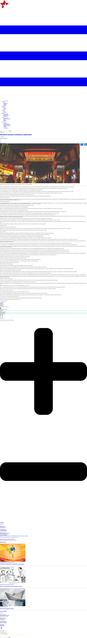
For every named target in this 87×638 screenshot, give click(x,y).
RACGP (5, 108)
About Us (5, 122)
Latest (4, 102)
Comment (5, 112)
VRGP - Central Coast (3, 532)
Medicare (1, 606)
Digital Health (2, 584)
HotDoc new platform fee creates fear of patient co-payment (11, 586)
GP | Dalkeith (2, 624)
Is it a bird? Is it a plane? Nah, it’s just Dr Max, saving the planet (12, 564)
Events (3, 117)
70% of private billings (3, 530)
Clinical (3, 101)
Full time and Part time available (4, 533)
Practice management (7, 584)
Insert (9, 637)
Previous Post (2, 302)
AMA (4, 109)
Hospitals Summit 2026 (7, 118)
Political (3, 106)
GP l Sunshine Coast (3, 529)
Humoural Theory (6, 115)
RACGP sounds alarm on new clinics (7, 608)
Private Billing (2, 625)
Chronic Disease (2, 138)
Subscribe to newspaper (7, 124)
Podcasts (5, 120)
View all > (1, 524)
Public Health (6, 103)
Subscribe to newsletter (7, 125)
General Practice (9, 562)
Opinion (3, 110)
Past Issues (5, 126)
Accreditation (2, 562)
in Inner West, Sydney (3, 618)
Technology (12, 584)
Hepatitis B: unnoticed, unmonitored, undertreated (16, 134)
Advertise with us (6, 123)
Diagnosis (5, 104)
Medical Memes (6, 114)
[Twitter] (84, 144)
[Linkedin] (86, 144)
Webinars (5, 105)
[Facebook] (81, 144)
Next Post (1, 303)
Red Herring (5, 116)
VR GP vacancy (2, 526)
